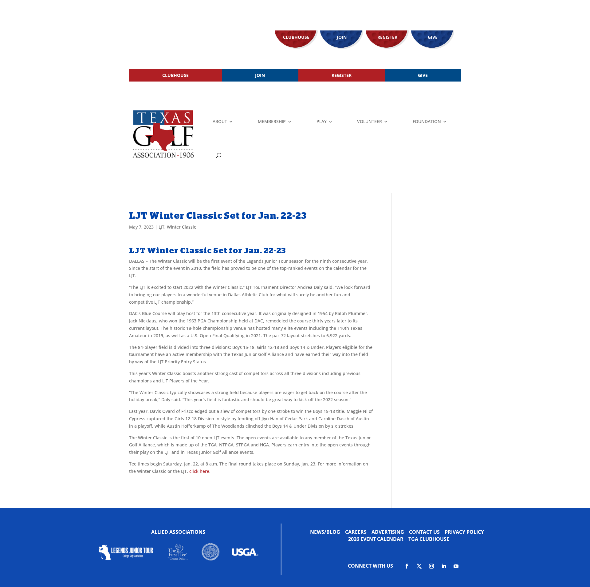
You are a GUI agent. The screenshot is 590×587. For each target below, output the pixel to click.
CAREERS (356, 532)
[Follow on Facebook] (407, 566)
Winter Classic (181, 227)
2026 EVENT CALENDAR (378, 539)
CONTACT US (424, 532)
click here (199, 471)
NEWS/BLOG (325, 532)
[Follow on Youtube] (456, 566)
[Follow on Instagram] (431, 566)
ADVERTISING (388, 532)
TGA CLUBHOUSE (428, 539)
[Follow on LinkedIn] (444, 566)
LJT (161, 227)
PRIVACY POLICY (464, 532)
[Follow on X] (419, 566)
